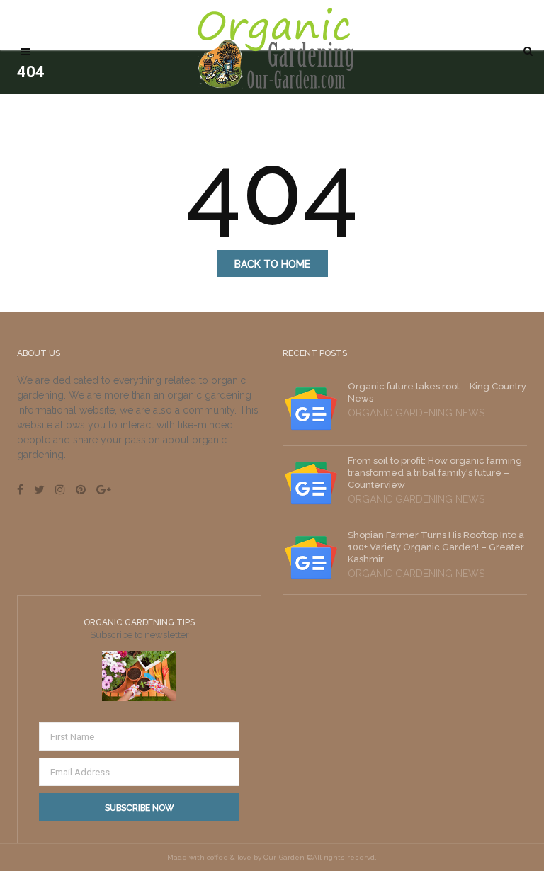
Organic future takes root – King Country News (437, 392)
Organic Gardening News (416, 413)
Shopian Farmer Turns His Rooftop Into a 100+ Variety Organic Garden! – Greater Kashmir (436, 547)
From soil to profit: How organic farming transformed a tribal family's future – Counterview (435, 472)
